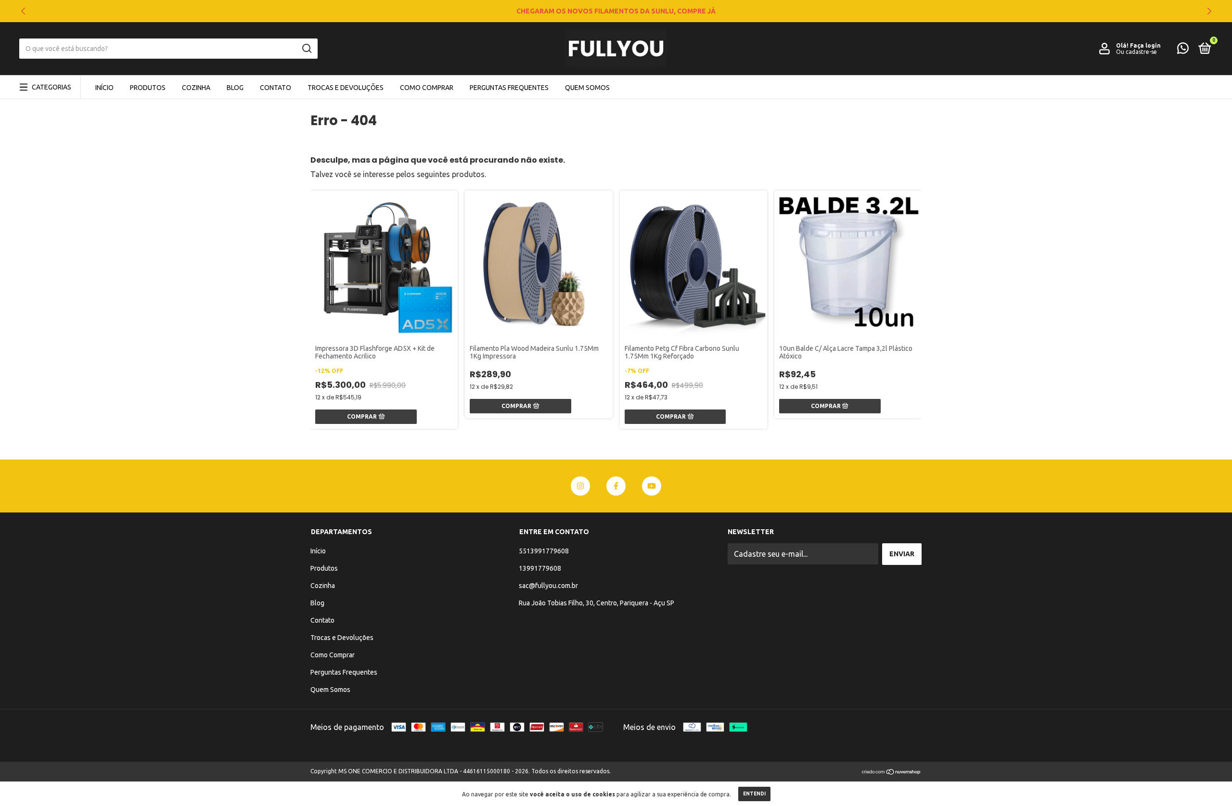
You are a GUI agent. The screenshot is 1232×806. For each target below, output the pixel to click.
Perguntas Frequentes (509, 87)
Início (104, 87)
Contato (275, 87)
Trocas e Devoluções (346, 87)
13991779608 (540, 568)
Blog (235, 87)
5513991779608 (544, 551)
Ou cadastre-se (1136, 52)
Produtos (148, 87)
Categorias (51, 87)
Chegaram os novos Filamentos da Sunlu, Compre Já (616, 11)
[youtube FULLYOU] (651, 486)
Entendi (754, 793)
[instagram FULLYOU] (580, 486)
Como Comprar (426, 87)
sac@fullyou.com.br (548, 585)
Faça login (1145, 45)
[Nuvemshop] (891, 772)
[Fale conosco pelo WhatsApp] (1183, 50)
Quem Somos (587, 87)
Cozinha (196, 87)
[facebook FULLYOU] (616, 486)
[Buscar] (306, 48)
